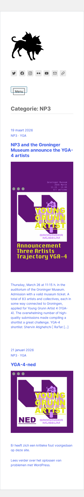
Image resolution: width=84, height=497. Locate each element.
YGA (23, 135)
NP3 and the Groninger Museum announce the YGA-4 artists (42, 150)
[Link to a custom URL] (63, 73)
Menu (19, 91)
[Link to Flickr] (38, 73)
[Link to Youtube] (46, 73)
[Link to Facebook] (22, 73)
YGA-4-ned (23, 364)
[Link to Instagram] (30, 73)
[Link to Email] (55, 73)
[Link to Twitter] (14, 73)
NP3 (14, 135)
